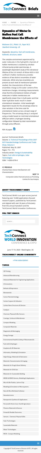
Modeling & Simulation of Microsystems (16, 387)
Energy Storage (8, 335)
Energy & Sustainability (23, 152)
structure (13, 54)
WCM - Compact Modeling (11, 434)
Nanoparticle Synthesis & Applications (15, 400)
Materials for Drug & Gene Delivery (14, 365)
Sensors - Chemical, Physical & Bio (14, 417)
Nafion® (5, 54)
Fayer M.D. (26, 44)
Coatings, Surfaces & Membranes (14, 318)
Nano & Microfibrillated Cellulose (13, 391)
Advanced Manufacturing (11, 275)
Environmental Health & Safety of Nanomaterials (18, 340)
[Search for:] (20, 221)
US (19, 47)
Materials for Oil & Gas (10, 370)
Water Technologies (9, 429)
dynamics (14, 52)
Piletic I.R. (17, 44)
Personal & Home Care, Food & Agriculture (17, 404)
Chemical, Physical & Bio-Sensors (13, 314)
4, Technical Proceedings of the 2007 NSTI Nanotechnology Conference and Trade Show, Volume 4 (19, 142)
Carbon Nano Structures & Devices (14, 305)
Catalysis (6, 310)
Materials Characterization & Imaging (15, 361)
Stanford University (9, 47)
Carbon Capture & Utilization (12, 301)
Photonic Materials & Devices (12, 408)
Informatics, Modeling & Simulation (14, 352)
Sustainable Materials (10, 425)
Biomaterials (7, 293)
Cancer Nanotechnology (11, 297)
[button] (37, 15)
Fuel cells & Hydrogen (16, 155)
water (20, 54)
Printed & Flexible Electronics (12, 412)
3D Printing (6, 271)
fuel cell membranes (27, 52)
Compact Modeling (9, 322)
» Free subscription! (20, 260)
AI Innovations (7, 284)
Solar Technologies (9, 421)
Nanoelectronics (8, 395)
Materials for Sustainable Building (14, 374)
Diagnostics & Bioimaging (11, 331)
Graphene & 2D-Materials (11, 348)
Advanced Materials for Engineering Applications (18, 280)
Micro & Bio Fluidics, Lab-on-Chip (13, 382)
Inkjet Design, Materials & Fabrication (15, 357)
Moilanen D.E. (7, 44)
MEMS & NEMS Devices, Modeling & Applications (19, 378)
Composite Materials (10, 327)
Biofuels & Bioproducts (10, 288)
